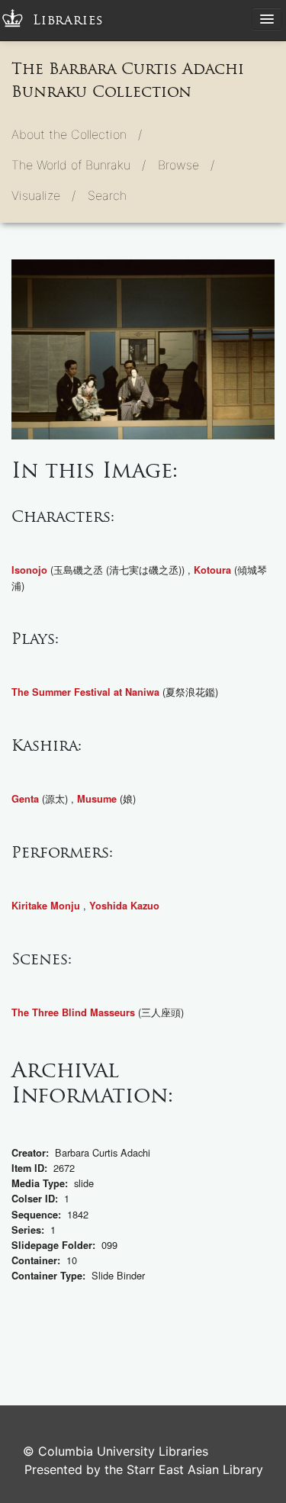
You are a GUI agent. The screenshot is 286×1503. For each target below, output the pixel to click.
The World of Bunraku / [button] (78, 164)
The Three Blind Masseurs (73, 1012)
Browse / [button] (186, 164)
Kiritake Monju (45, 905)
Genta (25, 799)
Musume (97, 799)
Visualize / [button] (43, 195)
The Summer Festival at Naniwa (85, 692)
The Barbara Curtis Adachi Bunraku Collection (127, 80)
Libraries (68, 20)
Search (107, 195)
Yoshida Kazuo (124, 905)
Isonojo (29, 570)
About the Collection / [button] (76, 134)
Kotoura (212, 570)
